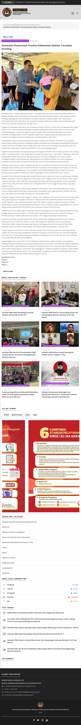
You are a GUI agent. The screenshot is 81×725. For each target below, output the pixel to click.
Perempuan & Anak (8, 563)
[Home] (17, 12)
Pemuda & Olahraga (9, 558)
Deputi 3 (4, 260)
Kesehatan (5, 527)
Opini (35, 415)
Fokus (28, 415)
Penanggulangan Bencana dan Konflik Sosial (24, 25)
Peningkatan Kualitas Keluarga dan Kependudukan (19, 522)
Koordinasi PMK (7, 568)
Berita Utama (8, 37)
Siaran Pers (6, 573)
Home (5, 25)
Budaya (4, 553)
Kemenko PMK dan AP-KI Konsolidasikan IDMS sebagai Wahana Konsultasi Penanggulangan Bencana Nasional (41, 650)
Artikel (6, 415)
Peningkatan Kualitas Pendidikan (13, 532)
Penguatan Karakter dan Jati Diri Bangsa (16, 537)
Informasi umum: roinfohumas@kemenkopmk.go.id (22, 692)
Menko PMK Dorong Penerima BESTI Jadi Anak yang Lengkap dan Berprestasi (35, 613)
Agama (4, 547)
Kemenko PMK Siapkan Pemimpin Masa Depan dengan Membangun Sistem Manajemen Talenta (42, 628)
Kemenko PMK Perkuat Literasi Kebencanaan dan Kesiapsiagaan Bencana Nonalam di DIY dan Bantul (42, 641)
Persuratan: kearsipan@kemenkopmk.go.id (18, 695)
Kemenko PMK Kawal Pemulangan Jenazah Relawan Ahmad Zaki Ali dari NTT (35, 634)
